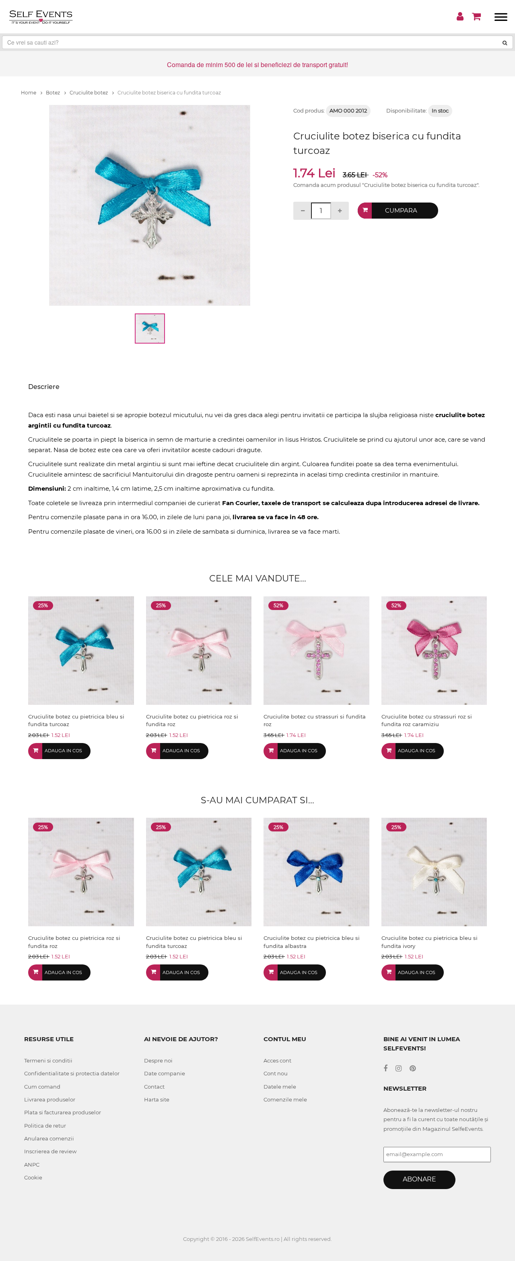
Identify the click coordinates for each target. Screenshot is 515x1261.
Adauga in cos (63, 750)
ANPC (31, 1164)
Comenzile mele (285, 1099)
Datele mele (280, 1086)
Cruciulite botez (89, 93)
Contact (154, 1086)
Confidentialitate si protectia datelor (71, 1073)
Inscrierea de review (50, 1151)
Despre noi (158, 1060)
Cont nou (276, 1073)
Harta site (156, 1099)
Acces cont (277, 1060)
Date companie (164, 1073)
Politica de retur (45, 1125)
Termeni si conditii (48, 1060)
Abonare (419, 1179)
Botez (53, 93)
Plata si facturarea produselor (62, 1112)
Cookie (33, 1177)
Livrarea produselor (49, 1099)
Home (29, 93)
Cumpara (401, 210)
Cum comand (42, 1086)
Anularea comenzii (49, 1138)
